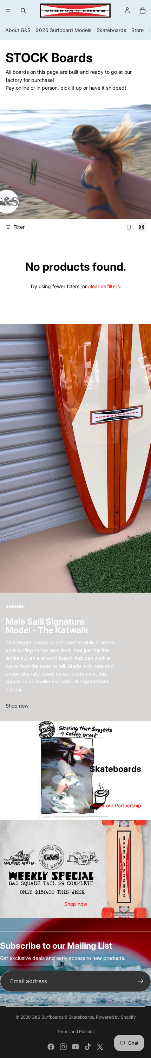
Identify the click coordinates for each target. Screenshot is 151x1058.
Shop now (17, 706)
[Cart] (142, 10)
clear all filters (104, 286)
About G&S (18, 30)
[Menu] (8, 10)
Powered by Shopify (116, 1017)
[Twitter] (100, 1047)
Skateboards (111, 30)
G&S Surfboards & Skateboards (63, 1017)
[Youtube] (75, 1047)
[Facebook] (51, 1047)
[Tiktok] (88, 1047)
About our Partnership (116, 805)
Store (137, 30)
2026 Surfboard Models (63, 30)
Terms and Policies (75, 1031)
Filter (19, 227)
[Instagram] (63, 1047)
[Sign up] (140, 981)
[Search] (23, 10)
